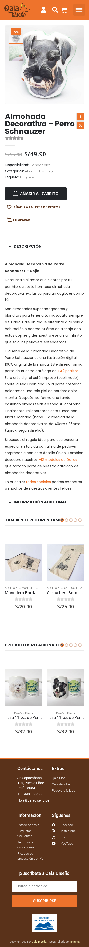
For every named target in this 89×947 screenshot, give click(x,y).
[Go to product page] (23, 562)
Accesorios (13, 588)
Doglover (27, 177)
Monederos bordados (37, 588)
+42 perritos (68, 370)
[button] (55, 10)
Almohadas (34, 171)
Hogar (50, 171)
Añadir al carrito (39, 193)
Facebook (80, 117)
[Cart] (64, 10)
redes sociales (38, 481)
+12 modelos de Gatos (58, 459)
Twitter (80, 125)
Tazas (29, 712)
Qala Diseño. (39, 941)
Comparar (21, 220)
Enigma (75, 941)
